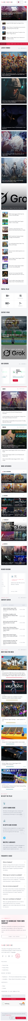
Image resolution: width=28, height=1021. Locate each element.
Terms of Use (5, 965)
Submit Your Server (14, 936)
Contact (4, 988)
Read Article (5, 18)
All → (24, 471)
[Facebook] (2, 956)
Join (20, 380)
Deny (12, 1017)
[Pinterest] (12, 956)
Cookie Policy (5, 970)
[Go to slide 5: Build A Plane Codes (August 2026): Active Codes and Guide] (25, 19)
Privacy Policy (5, 967)
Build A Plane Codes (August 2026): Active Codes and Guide (13, 451)
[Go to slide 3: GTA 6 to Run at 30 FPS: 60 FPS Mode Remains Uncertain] (21, 19)
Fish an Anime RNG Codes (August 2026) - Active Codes (13, 459)
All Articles (22, 48)
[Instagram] (9, 956)
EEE (7, 2)
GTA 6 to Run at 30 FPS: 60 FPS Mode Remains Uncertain (12, 413)
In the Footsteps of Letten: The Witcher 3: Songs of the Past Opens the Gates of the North (13, 417)
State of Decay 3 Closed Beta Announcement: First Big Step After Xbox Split (13, 421)
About (3, 986)
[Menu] (25, 2)
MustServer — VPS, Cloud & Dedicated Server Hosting (14, 976)
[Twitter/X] (6, 956)
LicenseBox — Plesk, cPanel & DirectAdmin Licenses (13, 979)
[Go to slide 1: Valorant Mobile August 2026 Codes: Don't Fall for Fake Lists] (17, 19)
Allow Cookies (21, 1017)
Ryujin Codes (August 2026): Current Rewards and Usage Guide (13, 455)
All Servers (22, 363)
